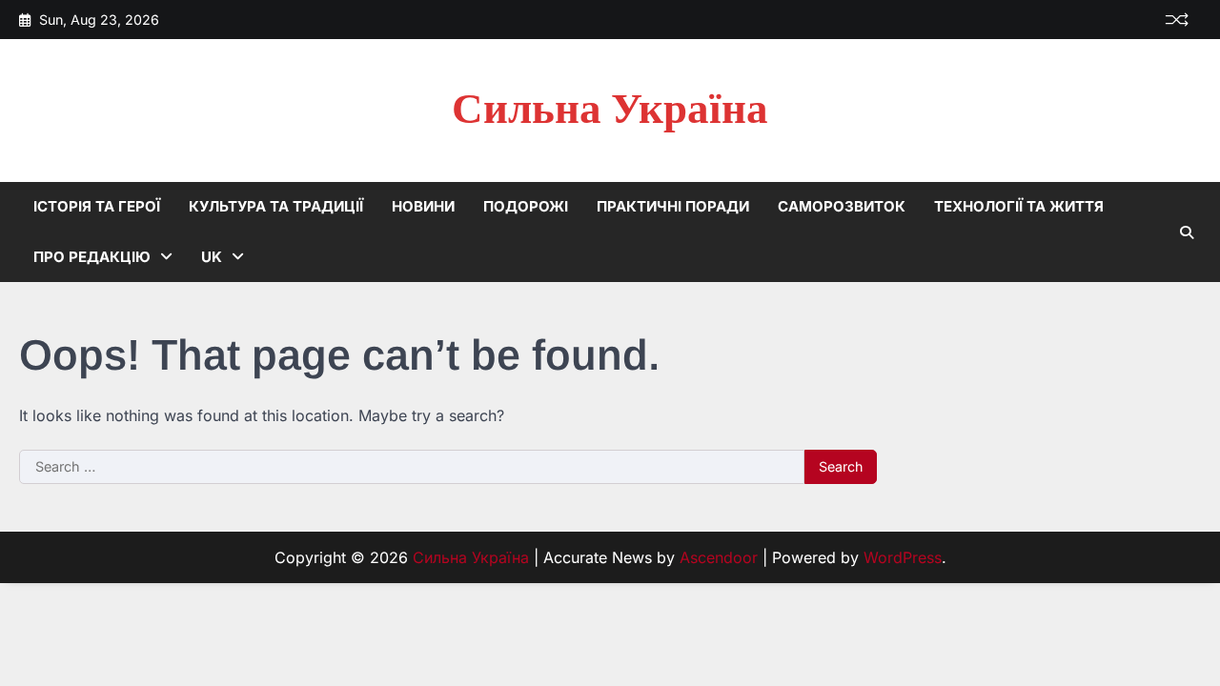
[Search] (1186, 232)
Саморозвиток (841, 206)
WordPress (903, 557)
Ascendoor (719, 557)
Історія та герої (96, 206)
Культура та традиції (276, 206)
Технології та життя (1019, 206)
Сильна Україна (610, 110)
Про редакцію (92, 257)
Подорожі (525, 206)
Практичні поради (673, 206)
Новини (423, 206)
